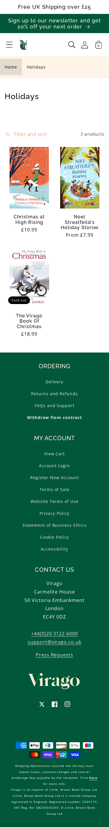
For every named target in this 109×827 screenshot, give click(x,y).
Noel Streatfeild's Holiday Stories (80, 222)
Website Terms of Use (54, 501)
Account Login (54, 465)
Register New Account (54, 477)
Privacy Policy (54, 513)
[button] (9, 44)
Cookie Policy (54, 537)
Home (11, 67)
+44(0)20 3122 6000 (54, 633)
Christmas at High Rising (29, 219)
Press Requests (54, 655)
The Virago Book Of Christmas (29, 321)
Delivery (55, 381)
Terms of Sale (54, 489)
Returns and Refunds (54, 393)
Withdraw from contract (54, 417)
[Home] (24, 45)
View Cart (54, 453)
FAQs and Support (54, 405)
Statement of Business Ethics (54, 525)
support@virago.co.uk (54, 642)
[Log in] (84, 44)
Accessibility (54, 549)
